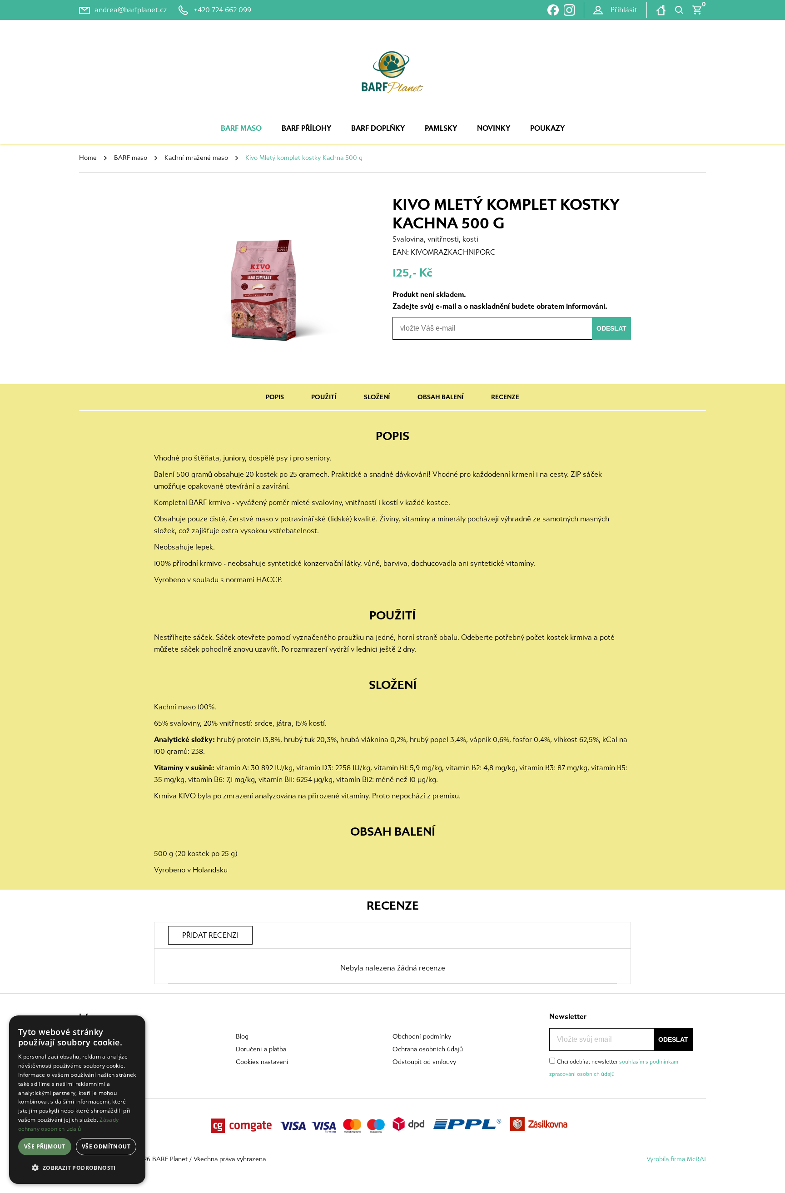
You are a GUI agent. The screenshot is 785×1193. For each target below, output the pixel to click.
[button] (77, 1168)
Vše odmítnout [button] (106, 1146)
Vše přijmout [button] (44, 1146)
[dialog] (77, 1099)
